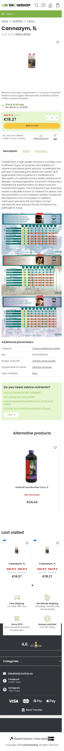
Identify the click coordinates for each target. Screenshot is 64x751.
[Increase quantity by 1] (57, 118)
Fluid (34, 373)
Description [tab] (10, 151)
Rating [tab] (26, 151)
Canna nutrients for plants (46, 348)
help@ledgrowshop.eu (20, 673)
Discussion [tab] (41, 151)
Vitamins (37, 367)
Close (56, 144)
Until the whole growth (44, 360)
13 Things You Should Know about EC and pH (27, 408)
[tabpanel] (16, 560)
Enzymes (47, 367)
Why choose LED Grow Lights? (19, 396)
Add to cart (32, 125)
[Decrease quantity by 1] (47, 118)
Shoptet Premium (23, 738)
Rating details (23, 34)
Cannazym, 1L (16, 563)
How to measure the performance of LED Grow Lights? (28, 402)
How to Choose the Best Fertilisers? (22, 392)
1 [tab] (32, 585)
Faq (10, 414)
